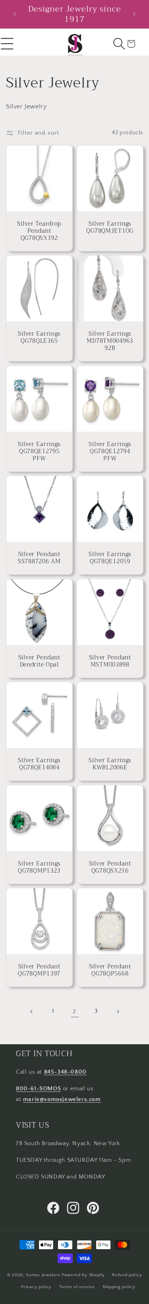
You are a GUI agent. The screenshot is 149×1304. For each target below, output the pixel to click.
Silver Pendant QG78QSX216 (110, 867)
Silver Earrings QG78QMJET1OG (110, 227)
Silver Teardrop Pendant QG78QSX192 (39, 230)
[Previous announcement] (14, 14)
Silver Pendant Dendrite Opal (39, 661)
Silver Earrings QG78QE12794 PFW (110, 451)
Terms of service (77, 1287)
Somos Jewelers (43, 1274)
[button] (119, 44)
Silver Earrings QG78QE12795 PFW (39, 451)
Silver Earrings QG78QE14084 (39, 764)
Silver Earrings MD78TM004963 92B (110, 341)
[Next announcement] (134, 14)
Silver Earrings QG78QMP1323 (39, 867)
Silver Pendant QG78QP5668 (110, 970)
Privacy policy (36, 1287)
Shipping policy (119, 1287)
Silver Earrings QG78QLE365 (39, 337)
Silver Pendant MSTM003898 (110, 661)
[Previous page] (32, 1011)
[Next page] (117, 1011)
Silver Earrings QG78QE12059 (110, 558)
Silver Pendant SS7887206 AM (39, 558)
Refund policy (127, 1275)
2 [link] (74, 1011)
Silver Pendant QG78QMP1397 (39, 970)
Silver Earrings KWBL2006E (110, 764)
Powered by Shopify (83, 1274)
